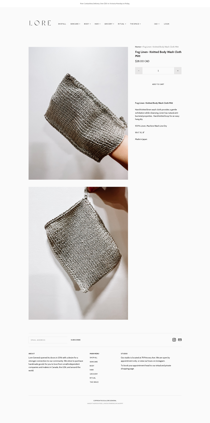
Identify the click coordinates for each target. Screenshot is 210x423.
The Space (134, 24)
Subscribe (76, 340)
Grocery (108, 24)
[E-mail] (180, 340)
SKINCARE (74, 24)
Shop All (62, 24)
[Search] (180, 24)
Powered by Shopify (115, 403)
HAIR (97, 24)
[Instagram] (174, 340)
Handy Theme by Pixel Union (97, 403)
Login (166, 24)
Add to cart (158, 84)
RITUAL (121, 24)
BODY (86, 24)
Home (138, 46)
